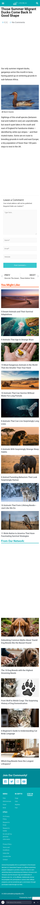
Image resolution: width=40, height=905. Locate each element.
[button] (3, 3)
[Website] (20, 257)
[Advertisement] (20, 46)
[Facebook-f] (5, 781)
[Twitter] (11, 781)
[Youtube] (24, 781)
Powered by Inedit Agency (28, 897)
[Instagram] (18, 781)
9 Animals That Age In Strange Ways (17, 339)
